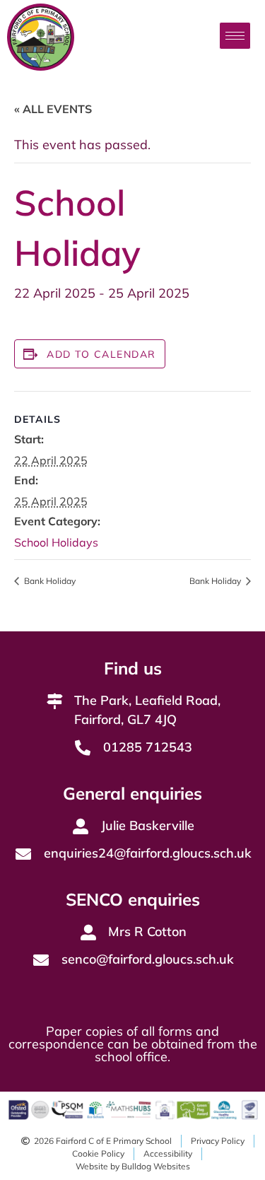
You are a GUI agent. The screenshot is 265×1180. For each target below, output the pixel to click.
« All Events (53, 109)
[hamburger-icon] (235, 35)
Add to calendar (101, 354)
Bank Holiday (49, 581)
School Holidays (56, 542)
